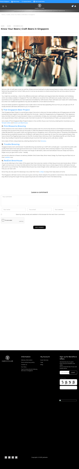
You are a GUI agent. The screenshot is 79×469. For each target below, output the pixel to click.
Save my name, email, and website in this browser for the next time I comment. (40, 214)
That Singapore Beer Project (16, 110)
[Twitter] (9, 457)
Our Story (23, 367)
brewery (43, 141)
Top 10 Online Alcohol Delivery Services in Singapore (29, 370)
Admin (2, 26)
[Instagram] (13, 457)
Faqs (41, 362)
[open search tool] (6, 6)
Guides (8, 14)
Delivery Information (26, 360)
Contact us (24, 364)
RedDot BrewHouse (13, 160)
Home (3, 14)
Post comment (39, 227)
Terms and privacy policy (28, 362)
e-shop (41, 172)
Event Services (44, 360)
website (7, 157)
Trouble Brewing (12, 144)
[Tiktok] (16, 457)
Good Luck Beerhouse (21, 123)
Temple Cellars (6, 123)
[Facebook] (6, 457)
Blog (41, 364)
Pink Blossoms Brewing (15, 126)
